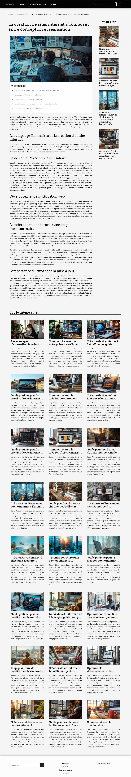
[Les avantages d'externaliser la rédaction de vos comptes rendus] (27, 329)
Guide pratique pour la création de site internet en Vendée (27, 398)
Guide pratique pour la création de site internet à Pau (26, 452)
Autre (53, 4)
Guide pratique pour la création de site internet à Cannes (102, 560)
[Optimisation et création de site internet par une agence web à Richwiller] (103, 601)
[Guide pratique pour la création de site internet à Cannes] (103, 545)
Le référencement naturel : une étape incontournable (36, 104)
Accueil (11, 14)
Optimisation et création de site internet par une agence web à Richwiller (102, 617)
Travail (22, 4)
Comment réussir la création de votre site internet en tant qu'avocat (108, 154)
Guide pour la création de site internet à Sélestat (108, 51)
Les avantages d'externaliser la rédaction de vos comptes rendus (27, 344)
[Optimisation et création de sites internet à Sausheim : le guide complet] (65, 545)
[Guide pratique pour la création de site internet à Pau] (27, 437)
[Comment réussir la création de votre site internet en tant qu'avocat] (109, 139)
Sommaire (20, 85)
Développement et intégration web (28, 99)
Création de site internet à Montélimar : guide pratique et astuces (64, 671)
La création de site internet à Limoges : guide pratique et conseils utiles (65, 617)
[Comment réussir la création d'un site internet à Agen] (109, 68)
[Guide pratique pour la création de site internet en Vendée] (27, 383)
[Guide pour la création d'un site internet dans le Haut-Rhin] (103, 437)
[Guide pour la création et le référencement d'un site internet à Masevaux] (65, 710)
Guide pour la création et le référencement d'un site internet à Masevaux (65, 725)
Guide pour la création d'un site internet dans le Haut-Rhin (102, 452)
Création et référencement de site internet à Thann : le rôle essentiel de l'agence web (108, 118)
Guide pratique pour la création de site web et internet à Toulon (25, 617)
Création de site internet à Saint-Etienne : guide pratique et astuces (103, 344)
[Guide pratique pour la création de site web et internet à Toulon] (27, 601)
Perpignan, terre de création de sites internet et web (26, 671)
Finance (10, 4)
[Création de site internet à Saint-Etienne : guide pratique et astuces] (103, 329)
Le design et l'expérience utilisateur (29, 95)
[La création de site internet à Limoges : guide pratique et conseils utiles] (65, 601)
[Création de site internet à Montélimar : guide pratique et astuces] (65, 656)
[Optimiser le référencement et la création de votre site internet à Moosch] (103, 656)
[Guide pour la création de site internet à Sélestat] (109, 36)
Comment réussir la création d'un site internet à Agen (108, 83)
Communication (38, 4)
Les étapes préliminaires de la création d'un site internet (37, 90)
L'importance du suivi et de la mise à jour (31, 108)
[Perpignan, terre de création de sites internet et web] (27, 656)
